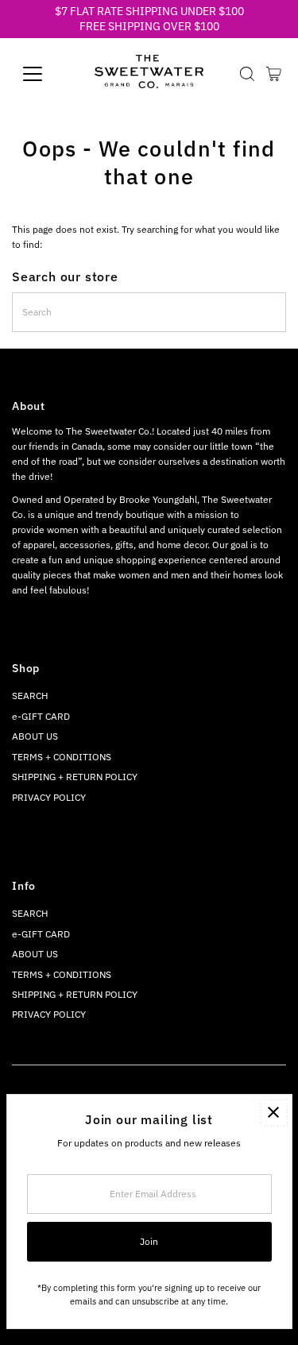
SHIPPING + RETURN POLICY (74, 777)
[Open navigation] (45, 74)
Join (149, 1241)
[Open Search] (247, 74)
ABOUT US (35, 736)
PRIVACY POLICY (49, 797)
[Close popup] (274, 1113)
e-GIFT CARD (41, 716)
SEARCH (30, 695)
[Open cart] (273, 74)
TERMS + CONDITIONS (61, 757)
